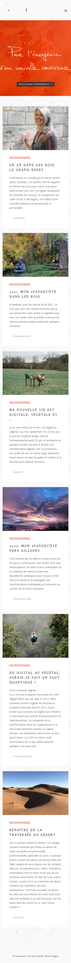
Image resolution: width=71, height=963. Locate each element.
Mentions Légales (51, 956)
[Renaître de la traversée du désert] (35, 849)
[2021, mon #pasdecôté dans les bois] (35, 289)
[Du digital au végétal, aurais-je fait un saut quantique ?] (35, 690)
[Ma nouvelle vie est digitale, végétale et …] (35, 416)
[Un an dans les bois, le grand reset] (35, 167)
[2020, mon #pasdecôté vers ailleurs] (35, 548)
